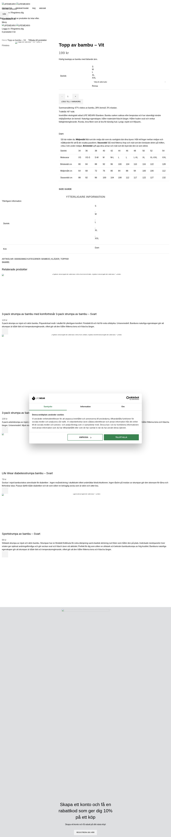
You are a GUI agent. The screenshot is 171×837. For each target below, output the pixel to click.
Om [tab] (123, 406)
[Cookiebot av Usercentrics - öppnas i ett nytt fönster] (128, 398)
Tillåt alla (121, 437)
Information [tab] (85, 406)
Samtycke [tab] (48, 406)
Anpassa (83, 437)
